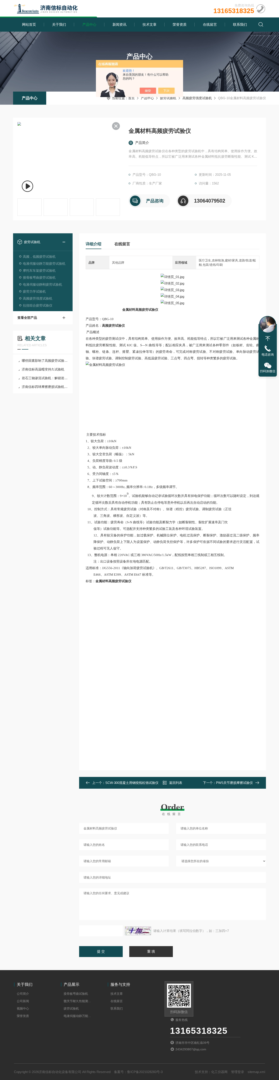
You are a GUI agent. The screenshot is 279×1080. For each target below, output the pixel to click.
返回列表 (175, 783)
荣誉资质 (180, 24)
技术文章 (150, 24)
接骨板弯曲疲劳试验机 (39, 277)
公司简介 (23, 993)
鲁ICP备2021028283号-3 (145, 1072)
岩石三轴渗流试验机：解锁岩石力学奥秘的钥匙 (45, 378)
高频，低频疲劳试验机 (39, 256)
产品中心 (89, 24)
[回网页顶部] (267, 338)
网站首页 (29, 24)
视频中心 (23, 1008)
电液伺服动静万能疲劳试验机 (44, 263)
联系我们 (240, 24)
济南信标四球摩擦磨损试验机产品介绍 (45, 387)
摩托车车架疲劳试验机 (39, 270)
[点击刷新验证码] (138, 930)
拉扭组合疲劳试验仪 (37, 305)
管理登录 (237, 1072)
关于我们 (59, 24)
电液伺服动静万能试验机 (79, 1016)
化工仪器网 (219, 1072)
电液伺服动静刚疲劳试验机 (42, 284)
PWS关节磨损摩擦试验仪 (234, 783)
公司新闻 (23, 1001)
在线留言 (210, 24)
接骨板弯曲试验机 (76, 993)
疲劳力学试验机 (34, 291)
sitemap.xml (256, 1072)
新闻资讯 (119, 24)
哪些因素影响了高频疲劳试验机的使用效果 (45, 360)
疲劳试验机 (168, 98)
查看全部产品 (27, 317)
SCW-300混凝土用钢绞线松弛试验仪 (131, 783)
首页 (131, 98)
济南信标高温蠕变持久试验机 (43, 369)
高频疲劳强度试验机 (197, 98)
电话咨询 (268, 354)
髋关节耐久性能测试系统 (79, 1001)
